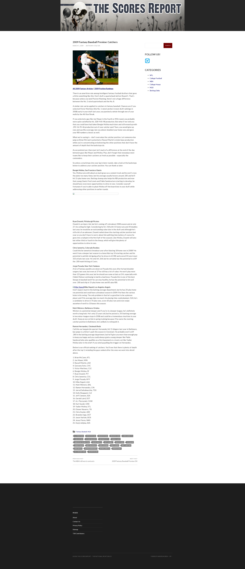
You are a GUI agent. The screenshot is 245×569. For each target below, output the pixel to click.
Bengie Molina (91, 436)
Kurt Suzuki (115, 445)
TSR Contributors (78, 533)
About (75, 517)
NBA (151, 81)
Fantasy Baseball (81, 432)
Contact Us (76, 521)
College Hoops (155, 84)
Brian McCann (115, 436)
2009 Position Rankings (103, 88)
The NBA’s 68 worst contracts (83, 460)
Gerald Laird (116, 439)
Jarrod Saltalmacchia (81, 442)
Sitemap (75, 529)
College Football (156, 78)
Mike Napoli (78, 448)
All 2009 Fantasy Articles (83, 88)
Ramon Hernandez (91, 448)
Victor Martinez (80, 451)
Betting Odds (155, 90)
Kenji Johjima (103, 445)
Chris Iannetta (128, 436)
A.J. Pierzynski (78, 436)
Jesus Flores (120, 442)
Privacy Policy (77, 525)
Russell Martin (105, 448)
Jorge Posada (78, 445)
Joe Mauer (130, 442)
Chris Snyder (78, 439)
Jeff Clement (109, 442)
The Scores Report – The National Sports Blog (94, 556)
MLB (89, 432)
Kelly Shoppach (91, 445)
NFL (151, 75)
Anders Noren (163, 556)
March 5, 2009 (78, 46)
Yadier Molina (93, 451)
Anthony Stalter (93, 46)
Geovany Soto (104, 439)
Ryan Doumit (117, 448)
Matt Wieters (126, 445)
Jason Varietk (96, 442)
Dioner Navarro (91, 439)
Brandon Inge (103, 436)
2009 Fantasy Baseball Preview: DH (124, 460)
